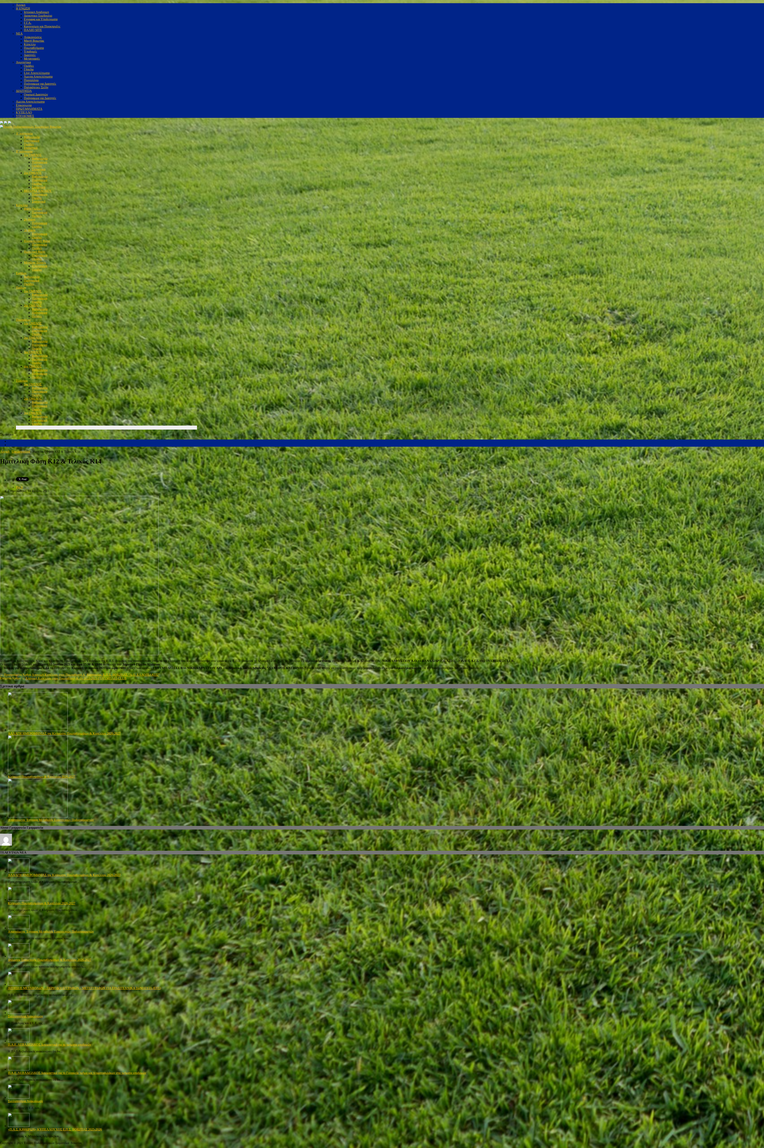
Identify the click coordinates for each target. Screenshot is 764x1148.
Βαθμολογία (32, 137)
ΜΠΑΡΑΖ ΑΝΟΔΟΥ (38, 190)
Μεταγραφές (32, 58)
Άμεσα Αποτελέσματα (38, 76)
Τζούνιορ (22, 380)
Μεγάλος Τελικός (35, 262)
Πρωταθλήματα (34, 48)
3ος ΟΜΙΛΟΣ (33, 352)
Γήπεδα (28, 69)
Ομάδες (29, 65)
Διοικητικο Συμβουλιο (38, 15)
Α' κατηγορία (24, 133)
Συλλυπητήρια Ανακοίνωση (25, 1016)
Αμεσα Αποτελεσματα (30, 101)
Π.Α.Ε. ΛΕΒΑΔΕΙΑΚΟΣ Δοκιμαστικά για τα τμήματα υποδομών (49, 1044)
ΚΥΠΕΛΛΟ (24, 112)
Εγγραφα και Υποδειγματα (40, 19)
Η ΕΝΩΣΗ (23, 8)
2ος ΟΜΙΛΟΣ (33, 173)
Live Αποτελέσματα (37, 73)
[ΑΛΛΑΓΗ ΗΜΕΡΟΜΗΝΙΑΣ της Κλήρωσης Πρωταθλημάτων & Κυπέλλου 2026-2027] (38, 730)
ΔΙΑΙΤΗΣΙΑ (24, 91)
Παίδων (21, 287)
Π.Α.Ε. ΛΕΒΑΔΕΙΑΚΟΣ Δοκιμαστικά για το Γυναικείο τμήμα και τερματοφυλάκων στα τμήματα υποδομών (77, 1073)
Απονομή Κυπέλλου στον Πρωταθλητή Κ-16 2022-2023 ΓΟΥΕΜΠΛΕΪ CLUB (76, 678)
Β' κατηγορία (24, 151)
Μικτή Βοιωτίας (34, 40)
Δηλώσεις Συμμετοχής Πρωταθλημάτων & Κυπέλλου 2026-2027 (49, 959)
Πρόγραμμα (31, 140)
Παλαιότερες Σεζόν (36, 87)
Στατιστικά (30, 147)
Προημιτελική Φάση (37, 241)
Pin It (19, 487)
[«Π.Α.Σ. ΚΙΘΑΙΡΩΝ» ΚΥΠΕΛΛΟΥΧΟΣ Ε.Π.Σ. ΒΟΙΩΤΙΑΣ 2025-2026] (18, 1125)
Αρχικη (20, 5)
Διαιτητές (30, 55)
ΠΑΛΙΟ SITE (33, 30)
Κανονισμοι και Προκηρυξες (42, 26)
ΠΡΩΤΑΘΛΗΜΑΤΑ (29, 108)
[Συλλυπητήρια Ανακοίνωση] (18, 1012)
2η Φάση (29, 219)
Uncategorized (21, 451)
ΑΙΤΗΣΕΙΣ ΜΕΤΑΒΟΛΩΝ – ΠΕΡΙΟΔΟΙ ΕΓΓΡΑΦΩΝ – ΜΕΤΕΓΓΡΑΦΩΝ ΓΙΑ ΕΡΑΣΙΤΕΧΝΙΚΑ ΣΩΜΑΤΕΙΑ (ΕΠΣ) (84, 988)
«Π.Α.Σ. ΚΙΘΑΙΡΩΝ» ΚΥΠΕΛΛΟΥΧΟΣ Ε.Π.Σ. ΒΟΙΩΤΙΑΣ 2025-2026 (55, 1129)
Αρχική (4, 451)
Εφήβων (21, 273)
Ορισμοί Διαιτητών (36, 94)
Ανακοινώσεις (33, 37)
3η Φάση (29, 230)
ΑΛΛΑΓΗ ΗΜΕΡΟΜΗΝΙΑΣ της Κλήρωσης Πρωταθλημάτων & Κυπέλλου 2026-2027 (64, 733)
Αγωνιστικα (23, 62)
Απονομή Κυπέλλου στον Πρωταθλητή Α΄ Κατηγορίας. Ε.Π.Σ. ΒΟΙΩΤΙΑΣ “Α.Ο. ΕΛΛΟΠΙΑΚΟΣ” (95, 674)
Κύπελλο (30, 44)
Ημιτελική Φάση (34, 251)
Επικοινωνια (24, 105)
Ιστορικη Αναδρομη (36, 12)
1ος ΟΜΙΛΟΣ (33, 155)
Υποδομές (30, 51)
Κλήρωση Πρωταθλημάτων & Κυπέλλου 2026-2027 (41, 776)
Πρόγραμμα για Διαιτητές (40, 83)
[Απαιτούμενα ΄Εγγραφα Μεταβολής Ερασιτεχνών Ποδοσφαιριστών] (38, 816)
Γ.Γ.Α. (27, 22)
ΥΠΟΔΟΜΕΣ (25, 116)
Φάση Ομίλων (33, 208)
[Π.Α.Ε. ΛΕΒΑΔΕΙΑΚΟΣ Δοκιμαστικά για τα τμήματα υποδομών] (18, 1041)
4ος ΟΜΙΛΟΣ (33, 366)
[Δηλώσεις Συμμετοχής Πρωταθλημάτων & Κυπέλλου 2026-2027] (18, 956)
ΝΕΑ (19, 33)
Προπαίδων (23, 319)
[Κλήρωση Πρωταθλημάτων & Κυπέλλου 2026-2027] (38, 773)
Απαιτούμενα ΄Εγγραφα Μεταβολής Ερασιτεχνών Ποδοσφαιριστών (51, 820)
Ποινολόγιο (31, 80)
